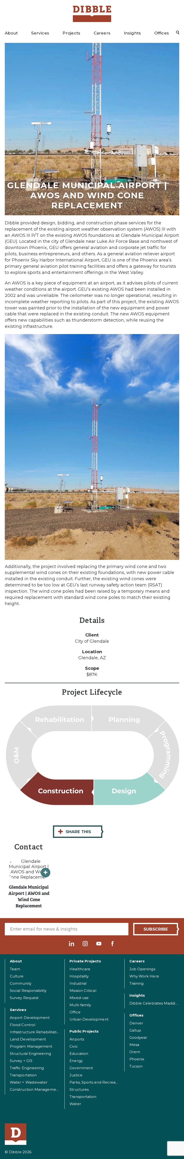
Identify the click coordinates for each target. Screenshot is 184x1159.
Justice (75, 1075)
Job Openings (142, 969)
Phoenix (136, 1059)
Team (15, 969)
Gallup (135, 1030)
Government (81, 1068)
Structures (79, 1089)
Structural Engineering (30, 1053)
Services (40, 33)
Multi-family (80, 1005)
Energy (75, 1060)
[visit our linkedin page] (71, 943)
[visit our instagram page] (85, 943)
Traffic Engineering (27, 1068)
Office (74, 1012)
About (11, 33)
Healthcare (79, 969)
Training (136, 983)
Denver (136, 1023)
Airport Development (30, 1017)
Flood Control (22, 1025)
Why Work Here (144, 976)
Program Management (31, 1046)
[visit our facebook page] (112, 943)
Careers (102, 33)
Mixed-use (79, 997)
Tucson (136, 1066)
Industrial (77, 983)
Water (75, 1104)
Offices (161, 33)
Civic (73, 1046)
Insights (132, 33)
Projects (71, 33)
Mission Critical (82, 990)
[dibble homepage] (18, 1134)
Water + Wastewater (28, 1082)
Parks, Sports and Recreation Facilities (104, 1082)
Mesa (134, 1044)
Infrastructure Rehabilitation (35, 1032)
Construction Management (35, 1089)
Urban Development (88, 1019)
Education (78, 1053)
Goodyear (138, 1037)
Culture (17, 976)
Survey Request (24, 997)
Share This (74, 831)
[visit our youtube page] (98, 943)
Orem (134, 1052)
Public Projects (84, 1031)
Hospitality (79, 976)
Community (20, 983)
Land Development (28, 1039)
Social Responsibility (28, 990)
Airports (76, 1039)
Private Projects (85, 961)
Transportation (23, 1075)
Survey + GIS (21, 1060)
